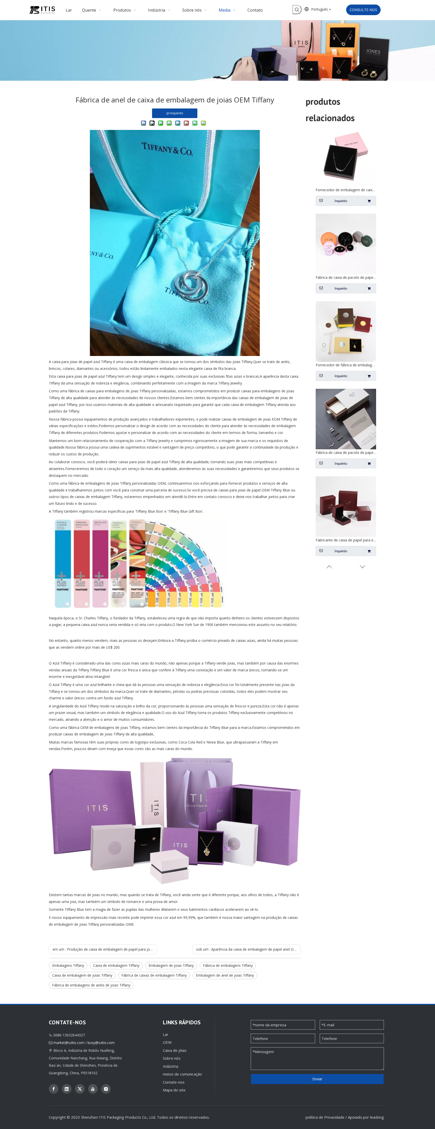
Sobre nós (171, 1058)
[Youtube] (93, 1089)
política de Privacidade (325, 1117)
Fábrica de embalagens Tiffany (228, 965)
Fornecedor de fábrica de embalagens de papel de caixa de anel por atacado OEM (346, 277)
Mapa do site (174, 1089)
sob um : (248, 949)
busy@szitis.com (101, 1042)
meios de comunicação (182, 1074)
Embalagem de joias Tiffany (171, 965)
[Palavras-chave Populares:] (297, 9)
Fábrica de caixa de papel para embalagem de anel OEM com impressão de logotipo (346, 540)
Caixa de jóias (175, 1050)
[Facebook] (53, 1089)
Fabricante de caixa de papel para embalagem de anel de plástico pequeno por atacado (346, 452)
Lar (165, 1034)
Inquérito (341, 201)
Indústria (170, 1066)
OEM (167, 1042)
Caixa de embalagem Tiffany (116, 965)
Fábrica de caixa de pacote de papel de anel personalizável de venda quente (346, 365)
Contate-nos (174, 1082)
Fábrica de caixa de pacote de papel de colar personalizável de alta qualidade (346, 189)
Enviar (317, 1079)
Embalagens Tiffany (68, 965)
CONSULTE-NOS (363, 9)
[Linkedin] (66, 1089)
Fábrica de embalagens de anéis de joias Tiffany (91, 985)
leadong (377, 1117)
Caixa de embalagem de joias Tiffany (82, 975)
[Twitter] (80, 1089)
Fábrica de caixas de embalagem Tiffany (154, 975)
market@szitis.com (68, 1042)
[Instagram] (106, 1089)
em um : (105, 949)
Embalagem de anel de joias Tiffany (225, 975)
